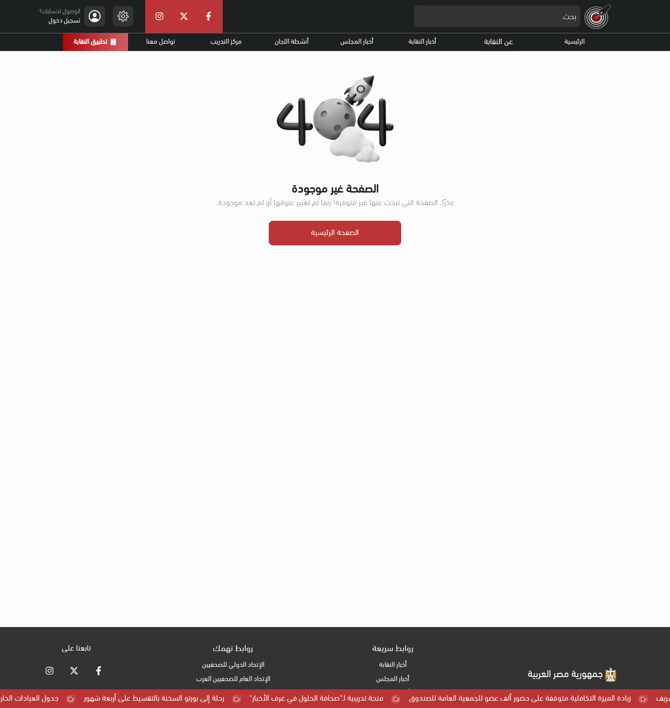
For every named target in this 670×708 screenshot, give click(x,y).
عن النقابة (498, 42)
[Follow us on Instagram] (49, 670)
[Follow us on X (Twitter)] (74, 670)
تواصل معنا (160, 42)
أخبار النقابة (422, 42)
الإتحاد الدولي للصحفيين (233, 665)
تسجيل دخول (64, 21)
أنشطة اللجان (292, 42)
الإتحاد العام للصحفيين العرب (233, 679)
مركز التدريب (226, 42)
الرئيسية (575, 42)
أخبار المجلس (356, 42)
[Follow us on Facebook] (98, 670)
